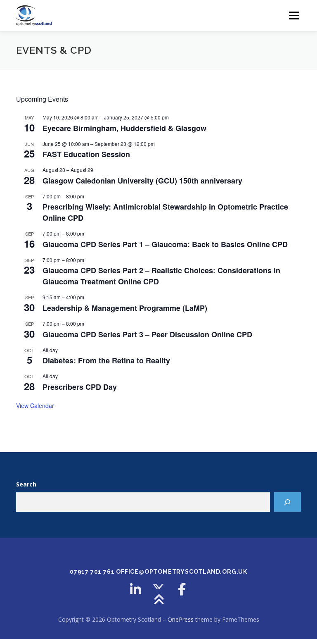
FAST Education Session (86, 154)
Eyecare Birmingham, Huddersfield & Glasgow (124, 128)
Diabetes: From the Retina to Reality (106, 360)
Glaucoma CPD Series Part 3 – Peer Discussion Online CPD (147, 334)
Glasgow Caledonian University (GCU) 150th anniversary (142, 180)
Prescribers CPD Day (80, 386)
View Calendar (35, 405)
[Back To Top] (158, 600)
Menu (293, 15)
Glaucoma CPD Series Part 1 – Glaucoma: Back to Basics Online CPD (165, 244)
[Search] (287, 502)
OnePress (181, 619)
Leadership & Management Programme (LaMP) (125, 308)
